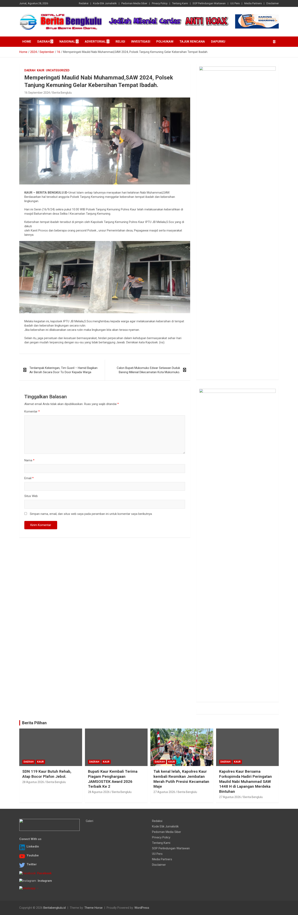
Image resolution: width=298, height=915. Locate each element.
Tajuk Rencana (192, 41)
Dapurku (218, 41)
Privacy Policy (159, 3)
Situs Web (31, 496)
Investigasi (140, 41)
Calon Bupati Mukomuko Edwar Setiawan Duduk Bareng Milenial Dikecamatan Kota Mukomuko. (148, 370)
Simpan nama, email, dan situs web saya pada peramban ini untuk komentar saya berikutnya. (91, 514)
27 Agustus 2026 (164, 792)
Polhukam (164, 41)
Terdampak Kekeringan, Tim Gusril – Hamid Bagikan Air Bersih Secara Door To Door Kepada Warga (63, 370)
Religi (120, 41)
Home (26, 41)
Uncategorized (58, 70)
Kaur (40, 70)
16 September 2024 (37, 92)
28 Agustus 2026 (33, 782)
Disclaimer (272, 3)
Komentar (32, 411)
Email (29, 478)
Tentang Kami (180, 3)
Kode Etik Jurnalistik (105, 3)
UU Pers (235, 3)
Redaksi (83, 3)
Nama (29, 460)
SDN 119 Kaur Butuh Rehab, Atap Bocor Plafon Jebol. (46, 774)
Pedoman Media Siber (134, 3)
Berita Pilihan (34, 722)
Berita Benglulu (62, 92)
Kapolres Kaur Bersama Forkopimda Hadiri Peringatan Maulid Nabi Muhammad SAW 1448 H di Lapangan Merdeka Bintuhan (245, 781)
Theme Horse (93, 908)
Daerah (43, 41)
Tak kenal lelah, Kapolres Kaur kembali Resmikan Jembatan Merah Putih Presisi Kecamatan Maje (181, 779)
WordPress (141, 908)
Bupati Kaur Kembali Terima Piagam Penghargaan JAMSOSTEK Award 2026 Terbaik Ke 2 (112, 779)
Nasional (67, 41)
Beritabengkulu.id (54, 908)
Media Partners (253, 3)
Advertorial (95, 41)
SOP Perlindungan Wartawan (209, 3)
